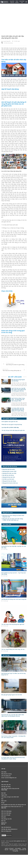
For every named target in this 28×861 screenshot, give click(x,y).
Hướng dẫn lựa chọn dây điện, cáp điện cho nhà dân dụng (13, 547)
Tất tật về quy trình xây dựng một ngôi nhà (12, 624)
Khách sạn (4, 822)
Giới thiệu (3, 772)
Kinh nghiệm (18, 848)
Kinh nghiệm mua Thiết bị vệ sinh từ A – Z (12, 806)
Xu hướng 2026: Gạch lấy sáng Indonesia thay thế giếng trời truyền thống (17, 409)
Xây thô (6, 849)
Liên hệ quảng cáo (6, 775)
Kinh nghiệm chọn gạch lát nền (9, 421)
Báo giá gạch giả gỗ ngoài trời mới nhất (18, 380)
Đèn (2, 798)
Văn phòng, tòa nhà (6, 819)
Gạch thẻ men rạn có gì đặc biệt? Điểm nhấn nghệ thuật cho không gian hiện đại (18, 390)
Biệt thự (3, 820)
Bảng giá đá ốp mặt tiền (8, 477)
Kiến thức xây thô (6, 784)
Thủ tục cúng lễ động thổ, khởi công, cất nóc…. (13, 649)
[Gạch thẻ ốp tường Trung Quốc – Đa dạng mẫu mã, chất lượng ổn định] (6, 402)
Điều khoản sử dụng (6, 773)
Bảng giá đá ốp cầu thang (9, 481)
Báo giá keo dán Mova (8, 475)
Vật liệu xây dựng (8, 43)
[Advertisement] (14, 18)
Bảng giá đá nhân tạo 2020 (9, 473)
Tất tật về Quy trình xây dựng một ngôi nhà (13, 430)
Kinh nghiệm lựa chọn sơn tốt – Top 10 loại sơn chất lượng (13, 573)
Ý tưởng (24, 848)
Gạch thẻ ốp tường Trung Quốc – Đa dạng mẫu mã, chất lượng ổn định (18, 399)
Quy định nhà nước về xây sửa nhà (10, 788)
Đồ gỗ (2, 802)
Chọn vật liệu (16, 2)
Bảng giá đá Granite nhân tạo (10, 483)
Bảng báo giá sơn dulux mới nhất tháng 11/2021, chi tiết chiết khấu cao (12, 519)
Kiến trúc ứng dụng (6, 811)
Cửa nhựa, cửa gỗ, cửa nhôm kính (10, 797)
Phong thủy (15, 851)
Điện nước (4, 800)
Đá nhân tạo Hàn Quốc (8, 479)
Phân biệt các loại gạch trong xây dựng (11, 424)
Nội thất (3, 793)
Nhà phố (3, 817)
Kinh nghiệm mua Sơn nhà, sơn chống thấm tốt (13, 804)
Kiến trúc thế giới (5, 815)
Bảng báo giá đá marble (8, 469)
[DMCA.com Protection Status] (6, 835)
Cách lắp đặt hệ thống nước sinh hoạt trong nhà (13, 599)
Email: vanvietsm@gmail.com (8, 777)
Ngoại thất (4, 795)
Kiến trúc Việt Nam (6, 813)
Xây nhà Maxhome (6, 827)
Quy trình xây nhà (12, 2)
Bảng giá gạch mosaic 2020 (9, 471)
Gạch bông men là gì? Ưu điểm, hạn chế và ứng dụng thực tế (13, 674)
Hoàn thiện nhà (22, 849)
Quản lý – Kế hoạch (9, 848)
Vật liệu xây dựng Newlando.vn (9, 829)
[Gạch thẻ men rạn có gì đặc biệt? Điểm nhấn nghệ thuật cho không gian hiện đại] (6, 392)
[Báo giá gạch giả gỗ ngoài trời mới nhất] (6, 383)
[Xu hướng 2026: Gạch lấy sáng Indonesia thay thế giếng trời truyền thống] (6, 412)
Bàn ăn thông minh (6, 831)
